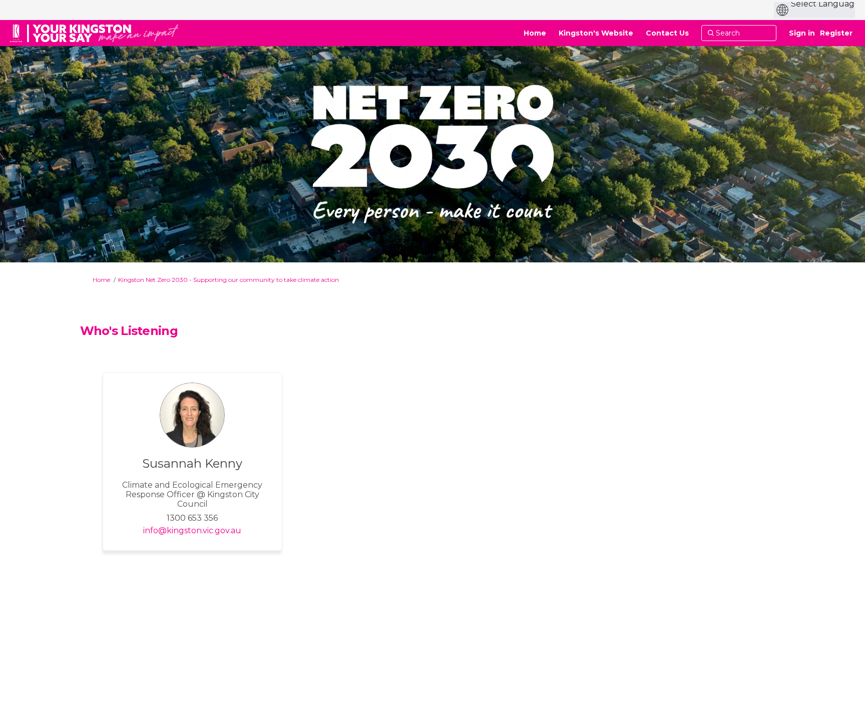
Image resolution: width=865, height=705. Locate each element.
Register (836, 33)
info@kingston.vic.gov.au (192, 530)
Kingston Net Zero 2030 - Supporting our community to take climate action (228, 279)
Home (101, 279)
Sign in (802, 33)
